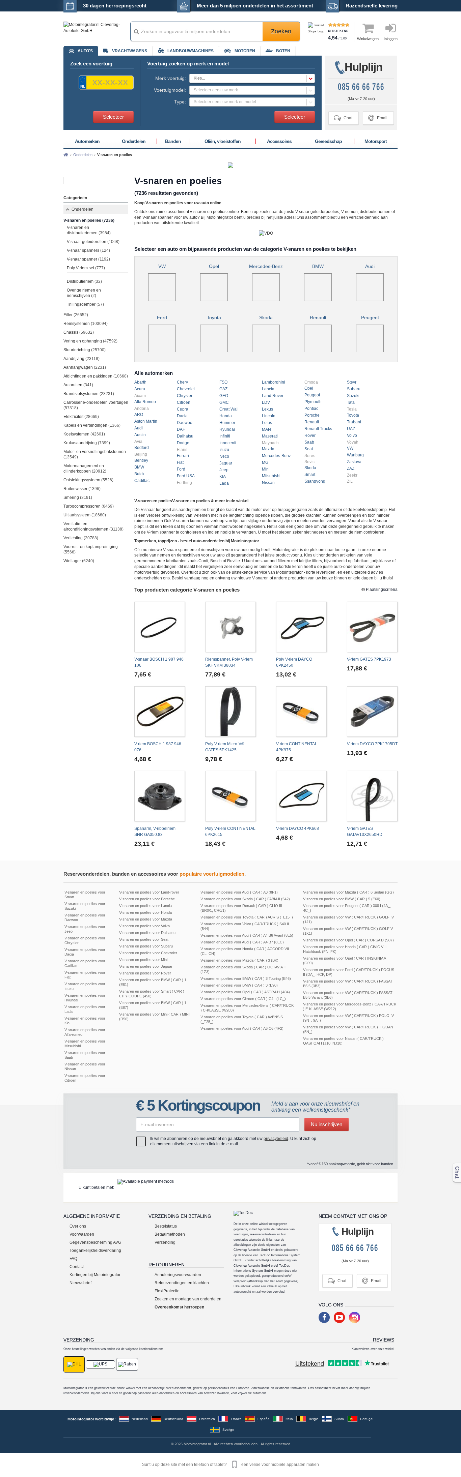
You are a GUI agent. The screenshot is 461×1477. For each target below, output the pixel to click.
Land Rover (272, 395)
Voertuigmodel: (170, 90)
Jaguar (225, 463)
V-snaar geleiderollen (93, 241)
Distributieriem (84, 281)
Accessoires (279, 141)
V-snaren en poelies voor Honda (145, 912)
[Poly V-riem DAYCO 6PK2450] (301, 627)
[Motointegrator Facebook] (324, 1317)
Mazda (268, 449)
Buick (139, 474)
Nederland (140, 1419)
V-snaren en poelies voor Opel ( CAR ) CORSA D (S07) (348, 940)
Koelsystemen (84, 434)
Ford (162, 317)
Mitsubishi (271, 476)
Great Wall (229, 409)
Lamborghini (273, 382)
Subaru (353, 389)
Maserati (270, 436)
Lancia (268, 389)
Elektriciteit (81, 416)
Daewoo (184, 422)
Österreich (207, 1419)
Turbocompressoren (88, 506)
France (236, 1419)
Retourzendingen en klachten (182, 1282)
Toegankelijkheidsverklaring (95, 1250)
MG (265, 462)
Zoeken (281, 31)
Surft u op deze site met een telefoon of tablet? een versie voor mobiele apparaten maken (230, 1464)
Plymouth (313, 401)
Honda (225, 416)
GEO (223, 395)
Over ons (78, 1226)
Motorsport (375, 141)
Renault (318, 317)
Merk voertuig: (170, 78)
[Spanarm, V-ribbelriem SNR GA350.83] (159, 796)
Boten (283, 51)
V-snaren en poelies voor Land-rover (149, 892)
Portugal (366, 1419)
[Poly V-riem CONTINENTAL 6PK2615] (230, 796)
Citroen (183, 402)
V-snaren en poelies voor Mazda (145, 919)
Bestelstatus (166, 1226)
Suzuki (353, 395)
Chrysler (184, 395)
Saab (309, 442)
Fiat (180, 462)
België (314, 1419)
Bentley (141, 460)
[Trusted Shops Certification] (317, 31)
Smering (77, 497)
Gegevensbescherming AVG (95, 1242)
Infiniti (224, 436)
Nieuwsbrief (80, 1282)
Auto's (85, 51)
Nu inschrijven (326, 1124)
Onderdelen (133, 141)
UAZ (351, 428)
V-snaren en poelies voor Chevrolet (148, 953)
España (263, 1419)
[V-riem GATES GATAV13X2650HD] (372, 796)
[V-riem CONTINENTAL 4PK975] (301, 711)
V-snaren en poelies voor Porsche (147, 899)
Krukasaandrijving (86, 443)
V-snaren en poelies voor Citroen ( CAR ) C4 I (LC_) (243, 999)
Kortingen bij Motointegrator (95, 1274)
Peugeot (370, 317)
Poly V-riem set (86, 268)
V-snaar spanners (88, 250)
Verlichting (80, 538)
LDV (266, 402)
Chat (343, 117)
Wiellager (78, 561)
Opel (214, 266)
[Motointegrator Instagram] (354, 1317)
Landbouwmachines (190, 51)
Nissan (268, 482)
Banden (173, 141)
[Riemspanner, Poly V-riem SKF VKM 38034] (230, 627)
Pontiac (311, 408)
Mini (266, 469)
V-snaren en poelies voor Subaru (146, 946)
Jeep (223, 470)
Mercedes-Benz (266, 266)
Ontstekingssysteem (88, 480)
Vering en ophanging (90, 341)
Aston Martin (145, 421)
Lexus (267, 409)
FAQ (73, 1258)
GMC (224, 402)
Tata (351, 402)
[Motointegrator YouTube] (339, 1317)
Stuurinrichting (84, 350)
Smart (309, 474)
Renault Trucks (318, 428)
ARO (138, 414)
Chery (182, 382)
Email (377, 117)
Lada (224, 483)
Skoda (266, 317)
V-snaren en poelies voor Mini (143, 960)
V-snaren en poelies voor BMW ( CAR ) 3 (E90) (239, 985)
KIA (222, 476)
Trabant (354, 422)
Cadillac (142, 480)
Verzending (165, 1242)
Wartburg (355, 455)
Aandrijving (81, 358)
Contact (77, 1266)
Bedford (141, 447)
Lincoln (268, 416)
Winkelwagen (368, 39)
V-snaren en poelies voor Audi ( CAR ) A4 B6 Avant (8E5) (246, 935)
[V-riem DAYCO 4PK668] (301, 796)
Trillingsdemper (85, 304)
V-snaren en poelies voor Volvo (144, 926)
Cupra (182, 409)
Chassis (78, 332)
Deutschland (173, 1419)
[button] (252, 78)
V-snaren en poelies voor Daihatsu (147, 933)
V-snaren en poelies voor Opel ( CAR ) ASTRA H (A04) (245, 992)
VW (162, 266)
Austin (140, 434)
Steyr (351, 382)
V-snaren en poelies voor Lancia (145, 906)
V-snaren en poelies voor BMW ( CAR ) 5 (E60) (341, 899)
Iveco (224, 456)
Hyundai (227, 429)
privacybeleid (276, 1138)
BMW (318, 266)
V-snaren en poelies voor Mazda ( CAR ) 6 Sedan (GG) (348, 892)
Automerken (87, 141)
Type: (180, 101)
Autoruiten (78, 385)
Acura (139, 389)
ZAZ (350, 468)
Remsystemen (85, 323)
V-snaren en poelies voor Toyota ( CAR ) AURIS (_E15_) (246, 917)
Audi (370, 266)
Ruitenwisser (82, 488)
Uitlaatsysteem (84, 515)
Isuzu (224, 449)
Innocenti (227, 443)
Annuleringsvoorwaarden (178, 1274)
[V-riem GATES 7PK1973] (372, 627)
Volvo (352, 435)
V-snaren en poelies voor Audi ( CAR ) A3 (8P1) (239, 892)
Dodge (183, 443)
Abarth (140, 382)
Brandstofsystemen (88, 393)
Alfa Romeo (145, 401)
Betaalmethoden (170, 1234)
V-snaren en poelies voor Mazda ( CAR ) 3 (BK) (239, 960)
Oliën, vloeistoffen (223, 141)
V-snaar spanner (88, 259)
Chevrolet (186, 389)
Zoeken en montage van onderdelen (188, 1299)
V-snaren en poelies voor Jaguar (145, 966)
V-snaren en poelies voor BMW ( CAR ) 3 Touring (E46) (245, 978)
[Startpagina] (65, 154)
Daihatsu (185, 436)
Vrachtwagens (129, 51)
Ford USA (186, 476)
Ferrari (183, 455)
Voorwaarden (82, 1234)
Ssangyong (314, 481)
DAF (181, 429)
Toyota (214, 317)
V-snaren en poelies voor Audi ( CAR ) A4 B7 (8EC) (242, 942)
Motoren (245, 51)
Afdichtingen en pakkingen (95, 376)
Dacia (182, 416)
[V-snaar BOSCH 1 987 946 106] (159, 627)
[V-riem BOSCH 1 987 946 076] (159, 711)
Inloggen (391, 39)
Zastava (354, 461)
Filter (75, 314)
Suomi (339, 1419)
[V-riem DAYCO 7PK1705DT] (372, 711)
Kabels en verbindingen (91, 425)
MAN (266, 429)
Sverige (228, 1429)
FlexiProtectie (167, 1291)
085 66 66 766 (361, 87)
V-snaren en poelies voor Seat (143, 939)
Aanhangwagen (84, 367)
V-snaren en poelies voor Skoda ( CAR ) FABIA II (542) (245, 899)
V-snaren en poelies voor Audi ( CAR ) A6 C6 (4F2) (241, 1028)
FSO (223, 382)
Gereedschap (328, 141)
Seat (308, 449)
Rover (310, 435)
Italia (289, 1419)
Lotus (267, 422)
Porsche (312, 415)
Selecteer (113, 117)
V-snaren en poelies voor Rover (145, 973)
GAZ (223, 389)
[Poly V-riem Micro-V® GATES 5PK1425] (230, 711)
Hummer (227, 422)
